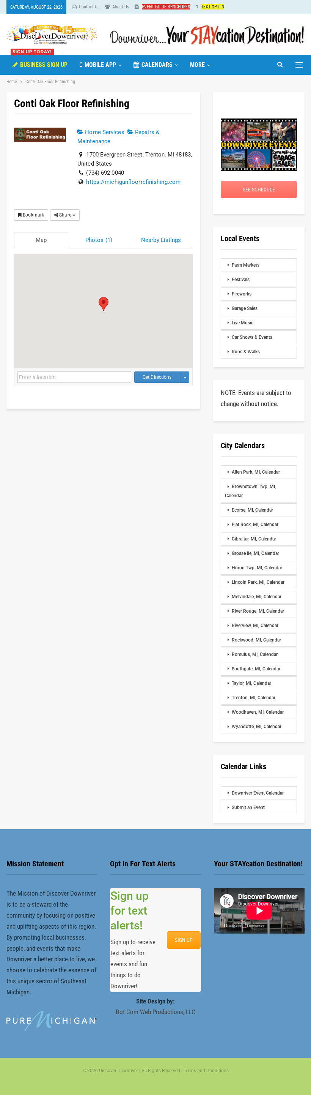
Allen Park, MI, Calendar (256, 472)
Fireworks (241, 294)
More (197, 64)
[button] (104, 304)
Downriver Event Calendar (258, 793)
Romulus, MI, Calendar (255, 654)
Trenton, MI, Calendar (253, 697)
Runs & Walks (246, 351)
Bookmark (33, 215)
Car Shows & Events (252, 337)
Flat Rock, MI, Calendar (255, 524)
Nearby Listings (161, 240)
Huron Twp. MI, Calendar (257, 567)
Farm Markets (245, 265)
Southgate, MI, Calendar (256, 669)
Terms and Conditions (206, 1070)
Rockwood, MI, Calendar (256, 640)
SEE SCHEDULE (259, 189)
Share (65, 215)
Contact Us (89, 6)
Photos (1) (98, 240)
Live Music (242, 322)
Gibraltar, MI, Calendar (254, 539)
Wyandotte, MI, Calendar (256, 726)
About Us (120, 6)
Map (41, 240)
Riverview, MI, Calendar (255, 625)
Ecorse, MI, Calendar (252, 510)
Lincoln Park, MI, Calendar (258, 582)
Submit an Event (248, 807)
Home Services (103, 132)
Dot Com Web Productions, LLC (155, 1012)
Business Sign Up (40, 61)
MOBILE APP (100, 64)
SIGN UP (184, 940)
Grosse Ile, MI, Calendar (255, 553)
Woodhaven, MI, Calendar (258, 712)
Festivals (241, 279)
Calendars (157, 64)
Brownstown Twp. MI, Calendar (250, 491)
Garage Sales (245, 308)
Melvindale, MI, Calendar (256, 596)
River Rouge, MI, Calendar (258, 611)
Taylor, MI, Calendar (251, 683)
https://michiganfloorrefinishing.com (133, 182)
